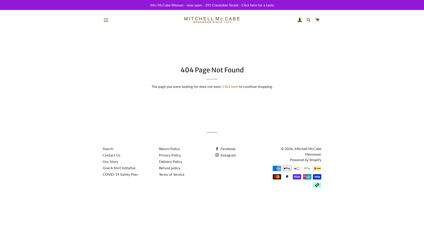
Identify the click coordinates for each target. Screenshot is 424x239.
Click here (230, 86)
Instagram (228, 155)
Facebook (227, 148)
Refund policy (169, 168)
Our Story (110, 161)
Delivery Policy (170, 161)
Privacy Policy (170, 155)
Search (108, 148)
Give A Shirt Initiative (119, 168)
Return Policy (169, 148)
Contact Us (111, 155)
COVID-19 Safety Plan (120, 174)
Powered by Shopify (305, 160)
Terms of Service (171, 174)
